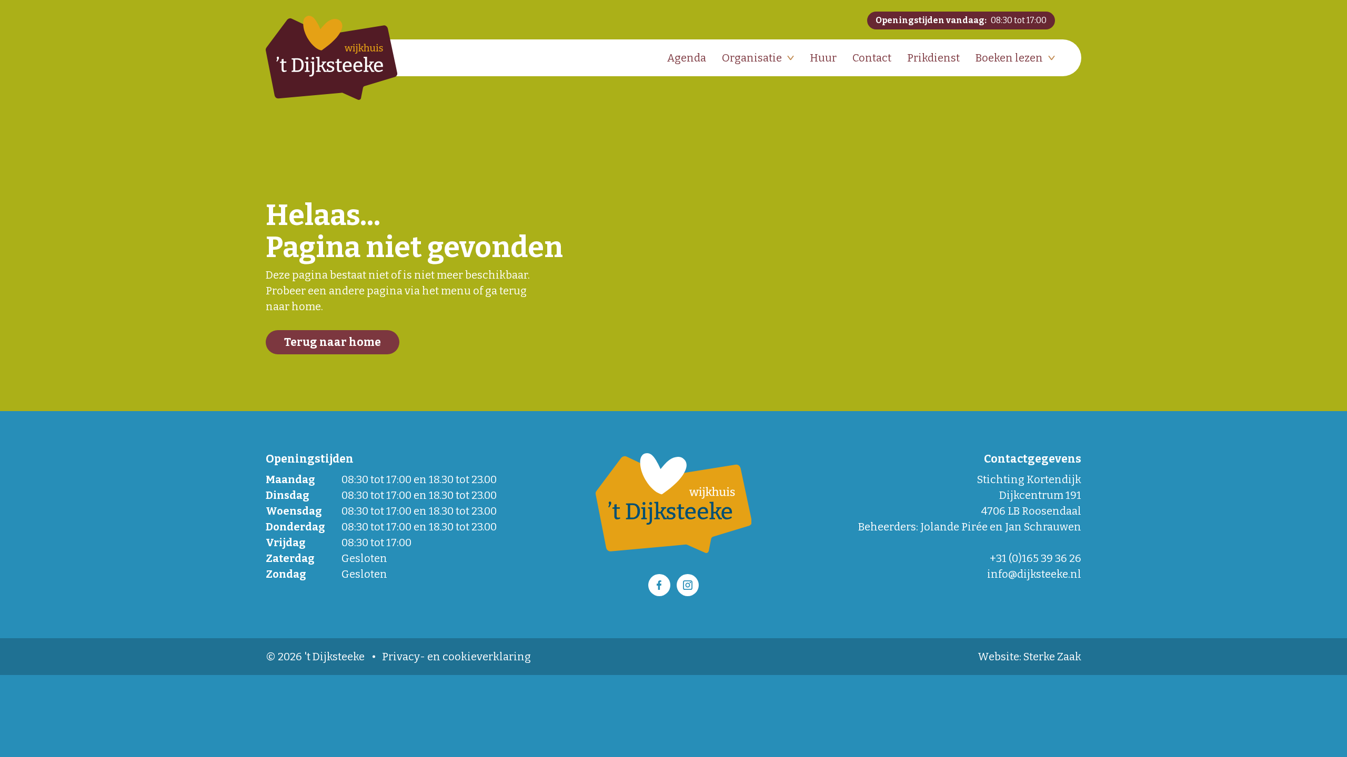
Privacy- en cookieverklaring (456, 656)
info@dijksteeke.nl (1034, 574)
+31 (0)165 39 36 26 (1035, 558)
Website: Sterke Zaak (1029, 656)
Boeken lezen (1009, 58)
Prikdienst (933, 58)
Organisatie (752, 58)
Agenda (686, 58)
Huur (823, 58)
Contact (871, 58)
